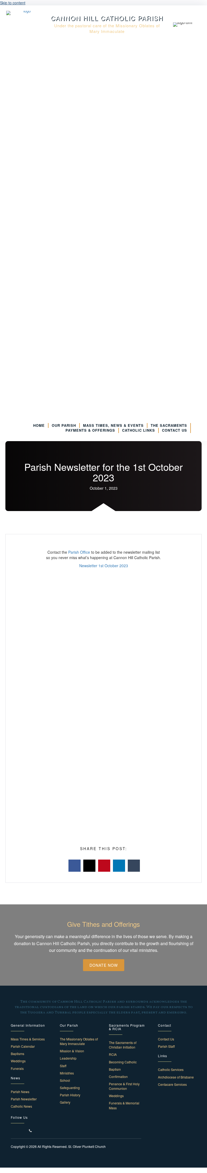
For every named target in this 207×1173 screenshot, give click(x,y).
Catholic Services (171, 1069)
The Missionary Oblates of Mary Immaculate (79, 1041)
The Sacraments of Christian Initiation (122, 1044)
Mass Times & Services (28, 1039)
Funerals (17, 1068)
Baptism (115, 1069)
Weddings (18, 1061)
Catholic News (21, 1106)
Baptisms (17, 1053)
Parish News (20, 1091)
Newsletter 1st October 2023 (103, 565)
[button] (103, 965)
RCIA (113, 1054)
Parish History (70, 1095)
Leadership (68, 1058)
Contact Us (166, 1039)
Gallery (65, 1102)
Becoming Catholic (123, 1062)
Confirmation (118, 1076)
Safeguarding (70, 1087)
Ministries (67, 1073)
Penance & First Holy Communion (124, 1086)
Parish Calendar (23, 1046)
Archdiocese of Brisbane (176, 1077)
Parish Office (79, 552)
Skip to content (12, 2)
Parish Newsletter (24, 1099)
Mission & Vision (72, 1051)
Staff (63, 1065)
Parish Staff (166, 1046)
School (65, 1080)
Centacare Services (172, 1084)
